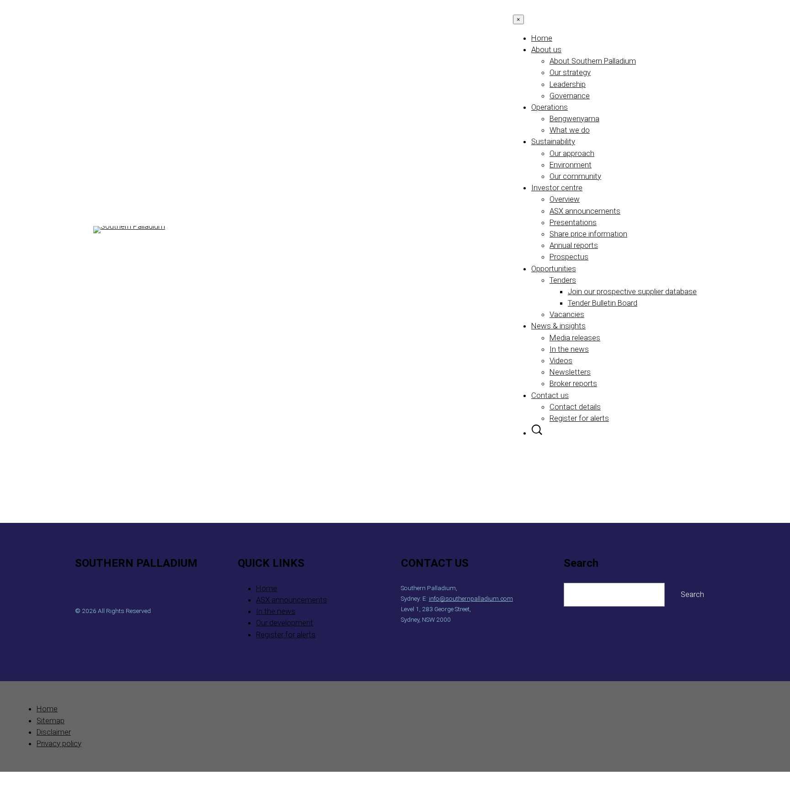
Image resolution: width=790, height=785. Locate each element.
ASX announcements (585, 210)
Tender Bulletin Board (602, 302)
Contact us (550, 395)
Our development (284, 622)
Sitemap (50, 720)
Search (692, 594)
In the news (569, 349)
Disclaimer (54, 732)
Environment (571, 164)
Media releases (575, 337)
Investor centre (556, 187)
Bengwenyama (574, 118)
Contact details (575, 406)
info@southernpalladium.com (471, 598)
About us (546, 49)
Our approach (572, 153)
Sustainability (553, 141)
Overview (565, 199)
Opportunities (553, 268)
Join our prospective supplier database (632, 291)
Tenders (563, 280)
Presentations (573, 222)
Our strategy (570, 72)
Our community (575, 176)
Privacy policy (59, 743)
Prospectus (569, 256)
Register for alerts (579, 418)
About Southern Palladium (593, 60)
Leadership (568, 84)
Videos (561, 360)
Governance (570, 95)
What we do (570, 129)
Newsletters (570, 371)
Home (541, 38)
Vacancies (567, 314)
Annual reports (574, 245)
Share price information (588, 233)
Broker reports (573, 383)
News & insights (558, 325)
